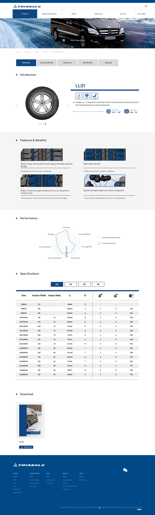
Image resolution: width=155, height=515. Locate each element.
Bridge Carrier (17, 492)
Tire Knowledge (34, 483)
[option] (42, 104)
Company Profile (67, 480)
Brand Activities (34, 480)
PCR (38, 52)
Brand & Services (49, 14)
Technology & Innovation (70, 486)
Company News (50, 480)
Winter (47, 52)
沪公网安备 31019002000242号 (109, 507)
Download (33, 486)
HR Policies (82, 480)
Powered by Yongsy (136, 507)
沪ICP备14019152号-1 (92, 507)
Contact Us (66, 489)
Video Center (50, 483)
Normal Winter (59, 52)
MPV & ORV (16, 489)
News (74, 14)
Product (25, 14)
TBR (14, 483)
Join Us (123, 14)
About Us (98, 14)
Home (19, 52)
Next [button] (58, 104)
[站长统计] (139, 509)
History (65, 483)
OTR (14, 486)
